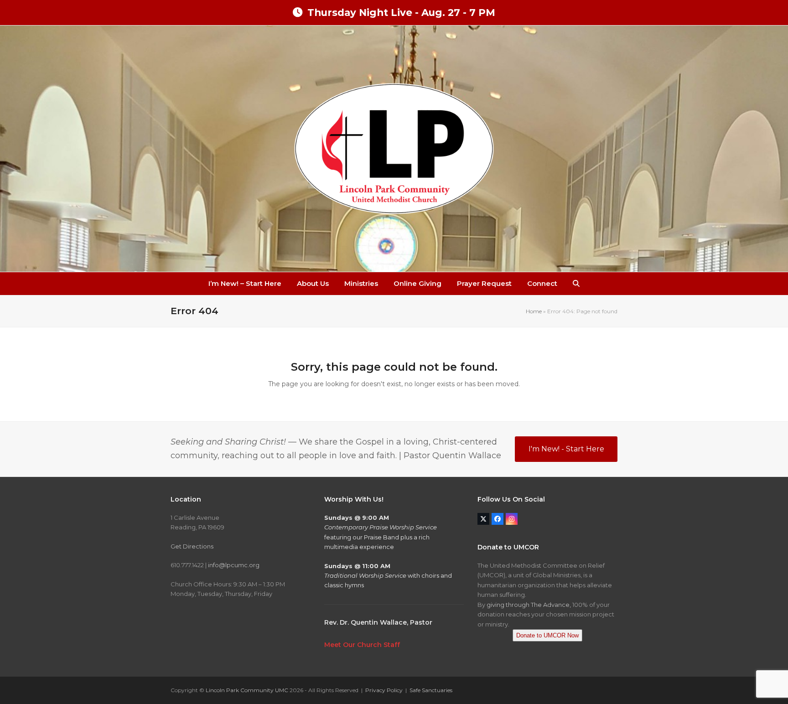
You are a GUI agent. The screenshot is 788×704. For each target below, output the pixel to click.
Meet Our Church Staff (362, 645)
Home (534, 311)
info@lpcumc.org (233, 565)
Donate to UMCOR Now (547, 635)
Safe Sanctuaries (431, 690)
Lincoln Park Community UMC (247, 690)
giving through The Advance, (529, 604)
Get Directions (192, 546)
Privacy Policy (384, 690)
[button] (576, 283)
